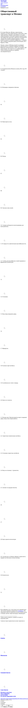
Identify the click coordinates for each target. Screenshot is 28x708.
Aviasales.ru (20, 610)
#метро (2, 698)
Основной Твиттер (5, 672)
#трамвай (13, 698)
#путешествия (7, 698)
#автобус (18, 698)
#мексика (22, 698)
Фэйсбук (3, 638)
